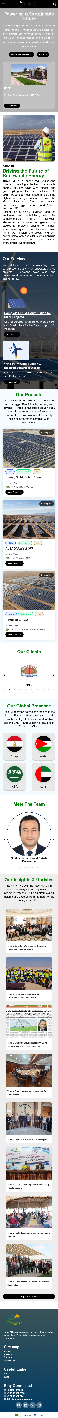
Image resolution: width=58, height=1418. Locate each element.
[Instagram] (39, 1405)
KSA (14, 786)
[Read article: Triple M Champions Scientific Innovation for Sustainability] (29, 1070)
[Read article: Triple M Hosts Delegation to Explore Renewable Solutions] (29, 1212)
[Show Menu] (3, 4)
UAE (43, 786)
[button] (4, 675)
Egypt (15, 756)
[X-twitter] (32, 1405)
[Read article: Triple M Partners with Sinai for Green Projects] (29, 1118)
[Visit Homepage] (29, 4)
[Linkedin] (26, 1405)
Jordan (43, 756)
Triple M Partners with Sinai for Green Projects (27, 1139)
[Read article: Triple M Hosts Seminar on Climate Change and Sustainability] (29, 1260)
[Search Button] (54, 4)
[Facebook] (19, 1405)
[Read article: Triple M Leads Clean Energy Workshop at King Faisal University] (29, 1163)
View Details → (14, 492)
